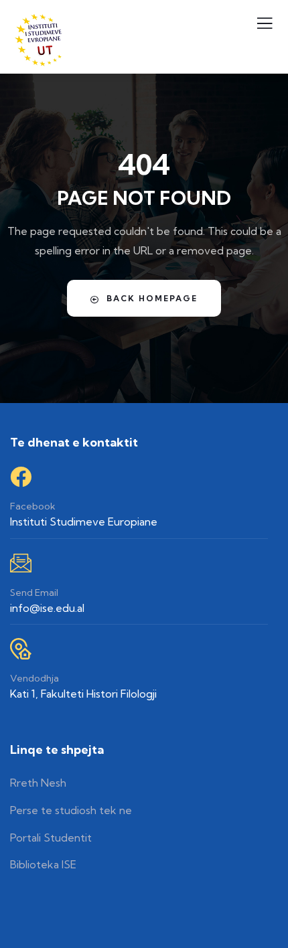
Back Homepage (152, 298)
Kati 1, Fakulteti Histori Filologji (83, 693)
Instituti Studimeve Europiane (83, 521)
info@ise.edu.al (47, 608)
